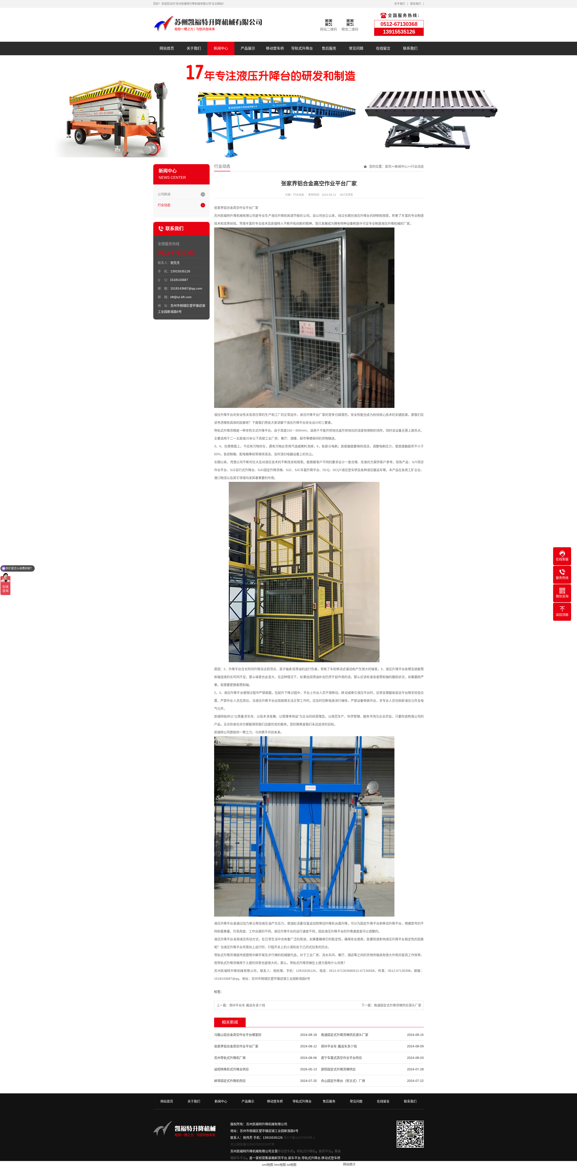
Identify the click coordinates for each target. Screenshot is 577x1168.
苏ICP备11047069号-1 (299, 1137)
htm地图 (280, 1164)
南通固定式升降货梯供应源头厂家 (397, 1005)
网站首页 (167, 48)
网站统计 (349, 1164)
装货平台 (325, 1151)
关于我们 (399, 3)
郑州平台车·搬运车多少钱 (247, 1005)
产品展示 (248, 48)
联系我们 (415, 3)
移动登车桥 (275, 48)
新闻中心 (221, 48)
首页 (388, 166)
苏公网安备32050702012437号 (252, 1144)
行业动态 (164, 205)
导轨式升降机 (306, 1151)
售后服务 (329, 48)
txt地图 (291, 1164)
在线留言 (383, 48)
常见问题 (356, 48)
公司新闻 (164, 194)
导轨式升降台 (302, 48)
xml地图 (267, 1164)
